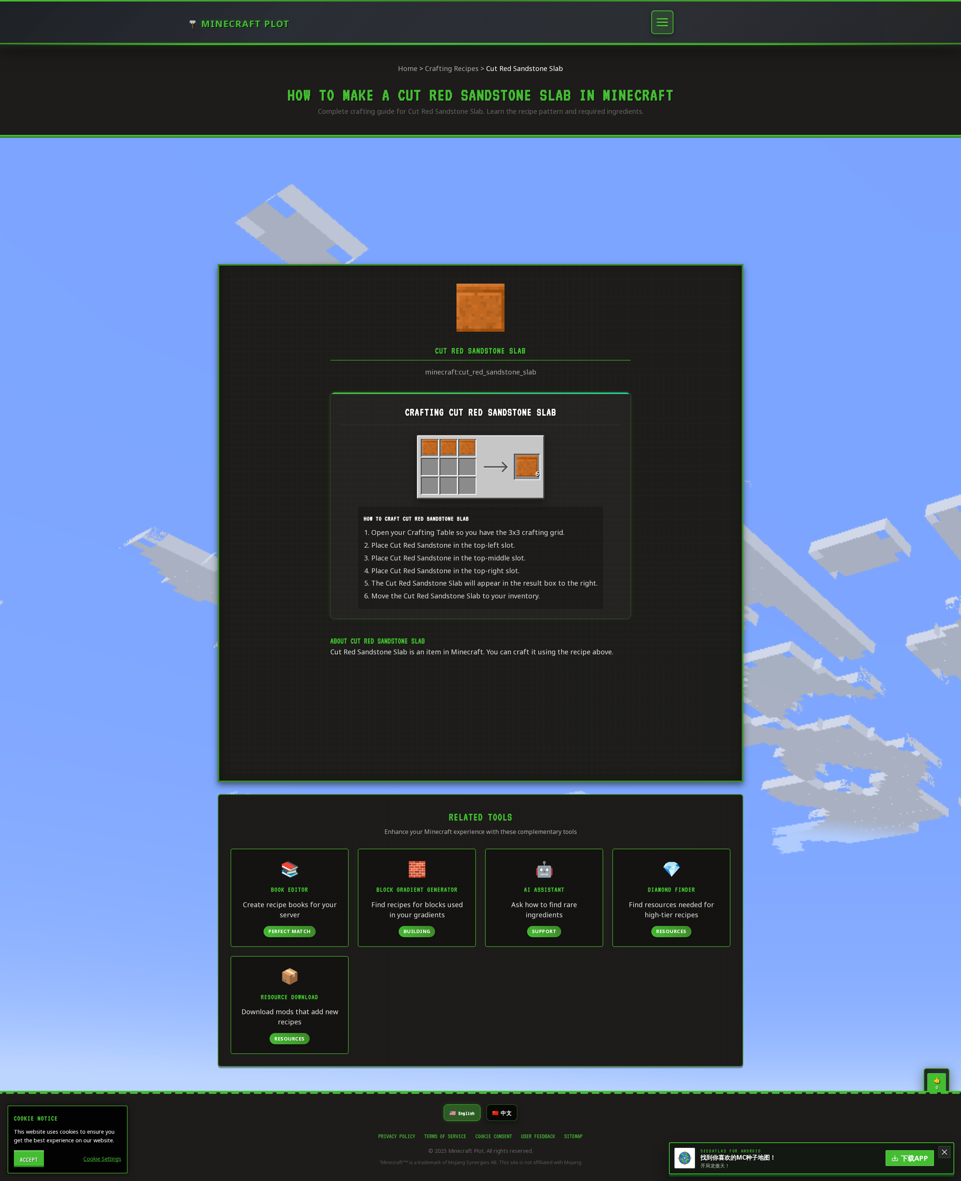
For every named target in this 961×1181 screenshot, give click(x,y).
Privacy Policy (396, 1135)
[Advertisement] (480, 199)
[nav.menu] (662, 22)
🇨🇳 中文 (502, 1112)
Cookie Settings (102, 1158)
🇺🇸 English (462, 1112)
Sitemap (573, 1135)
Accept (29, 1158)
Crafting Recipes (452, 68)
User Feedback (538, 1135)
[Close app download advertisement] (944, 1152)
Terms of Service (445, 1135)
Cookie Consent (493, 1135)
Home (407, 68)
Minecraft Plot (245, 23)
